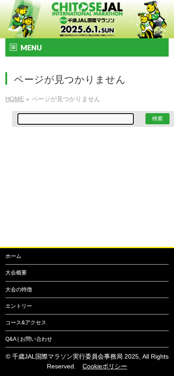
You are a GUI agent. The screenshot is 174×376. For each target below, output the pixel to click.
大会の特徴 (18, 289)
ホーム (13, 256)
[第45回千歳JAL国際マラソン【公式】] (87, 32)
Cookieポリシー (105, 366)
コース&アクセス (25, 322)
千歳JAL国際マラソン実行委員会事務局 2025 (75, 356)
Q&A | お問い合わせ (28, 339)
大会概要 (16, 273)
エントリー (18, 306)
